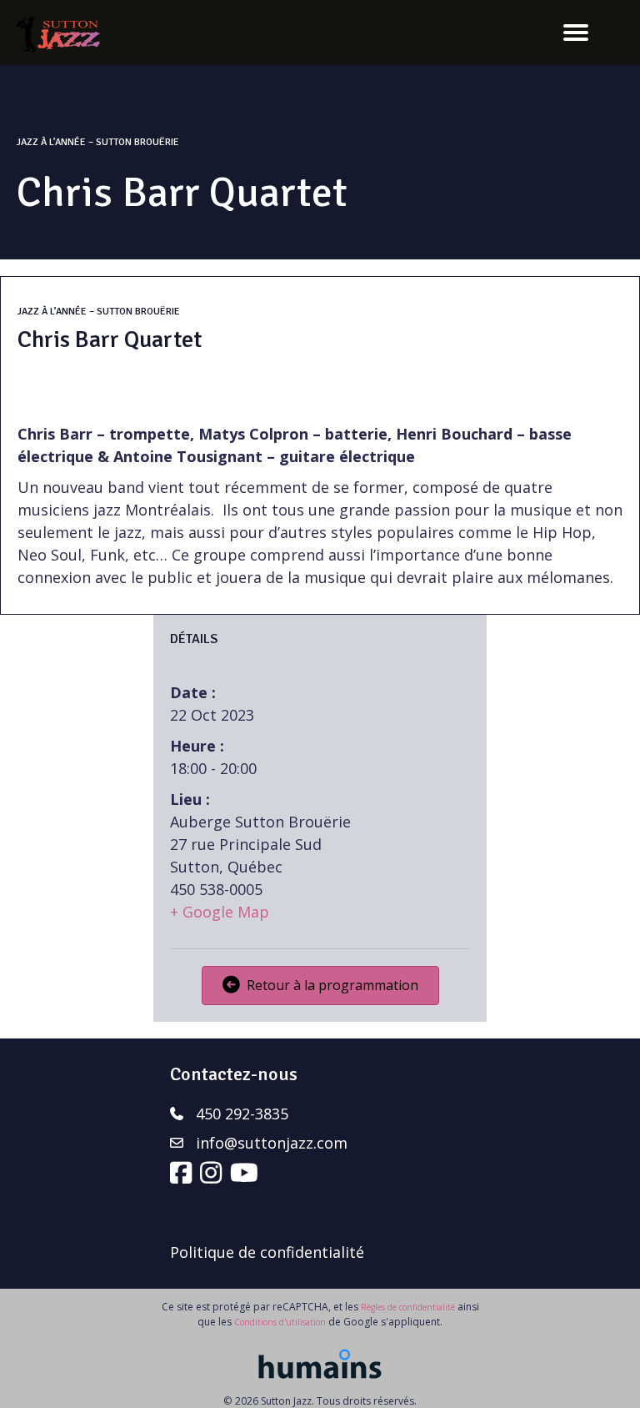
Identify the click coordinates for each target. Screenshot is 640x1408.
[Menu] (576, 32)
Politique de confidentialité (267, 1252)
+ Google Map (219, 912)
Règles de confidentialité (408, 1307)
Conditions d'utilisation (280, 1322)
